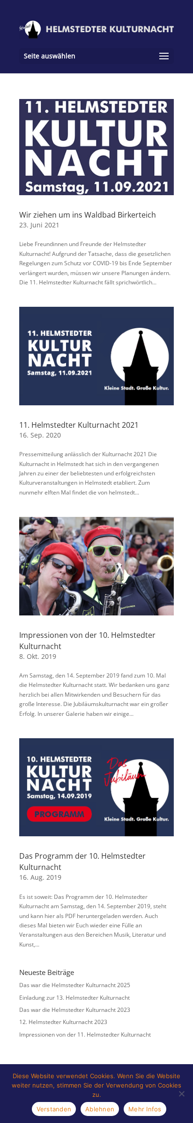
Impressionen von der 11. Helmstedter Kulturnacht (85, 1034)
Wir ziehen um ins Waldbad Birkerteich (87, 215)
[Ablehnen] (181, 1093)
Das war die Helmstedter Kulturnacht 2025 (74, 985)
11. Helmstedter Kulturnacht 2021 (79, 425)
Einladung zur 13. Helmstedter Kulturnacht (74, 998)
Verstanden (54, 1109)
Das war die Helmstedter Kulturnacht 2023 (74, 1010)
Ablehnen (99, 1109)
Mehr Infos (145, 1109)
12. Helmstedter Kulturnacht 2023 (63, 1022)
